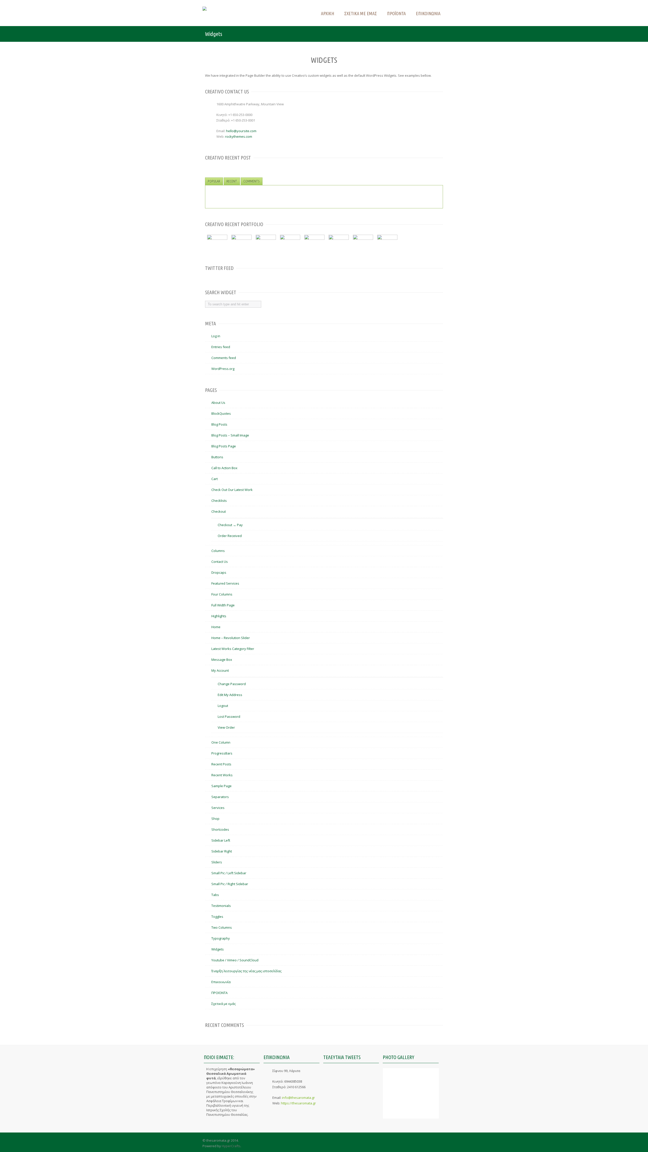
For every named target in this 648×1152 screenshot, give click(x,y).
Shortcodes (220, 829)
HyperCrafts (231, 1146)
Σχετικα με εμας (360, 13)
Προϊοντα (396, 13)
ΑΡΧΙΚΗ (327, 13)
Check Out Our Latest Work (232, 489)
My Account (220, 670)
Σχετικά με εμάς (223, 1003)
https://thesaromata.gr (298, 1103)
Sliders (216, 862)
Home (215, 627)
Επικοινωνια (428, 13)
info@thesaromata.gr (298, 1097)
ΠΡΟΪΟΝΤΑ (219, 992)
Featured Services (225, 583)
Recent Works (222, 775)
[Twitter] (430, 1143)
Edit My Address (230, 694)
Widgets (217, 949)
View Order (226, 727)
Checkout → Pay (230, 525)
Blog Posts (219, 424)
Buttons (217, 457)
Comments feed (223, 357)
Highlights (218, 616)
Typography (220, 938)
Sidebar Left (220, 840)
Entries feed (220, 347)
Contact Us (219, 561)
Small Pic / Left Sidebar (228, 873)
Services (218, 807)
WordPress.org (222, 368)
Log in (215, 336)
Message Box (221, 659)
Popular (214, 181)
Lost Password (229, 716)
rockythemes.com (238, 136)
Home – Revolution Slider (230, 637)
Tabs (215, 894)
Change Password (232, 684)
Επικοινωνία (221, 982)
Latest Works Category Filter (232, 648)
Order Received (230, 535)
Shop (215, 818)
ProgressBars (221, 753)
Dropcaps (218, 572)
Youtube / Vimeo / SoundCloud (234, 960)
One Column (220, 742)
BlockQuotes (221, 413)
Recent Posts (221, 764)
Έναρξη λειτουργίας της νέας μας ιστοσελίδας (246, 971)
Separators (220, 797)
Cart (214, 478)
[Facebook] (439, 1143)
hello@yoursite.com (241, 131)
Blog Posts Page (223, 446)
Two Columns (221, 927)
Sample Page (221, 786)
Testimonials (221, 905)
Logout (223, 705)
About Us (218, 402)
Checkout (218, 511)
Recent (232, 181)
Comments (252, 181)
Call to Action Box (224, 468)
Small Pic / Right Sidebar (229, 884)
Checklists (219, 500)
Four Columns (221, 594)
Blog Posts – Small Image (230, 435)
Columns (218, 550)
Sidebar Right (221, 851)
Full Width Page (223, 605)
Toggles (217, 916)
